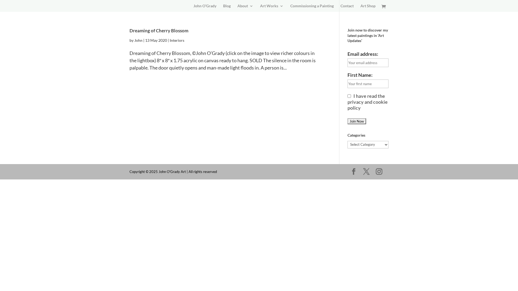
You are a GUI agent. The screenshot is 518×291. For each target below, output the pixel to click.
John (138, 40)
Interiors (177, 40)
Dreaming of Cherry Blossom (159, 30)
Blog (227, 6)
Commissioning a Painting (312, 6)
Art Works (269, 6)
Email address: (362, 54)
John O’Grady (204, 6)
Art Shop (368, 6)
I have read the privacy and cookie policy (367, 102)
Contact (347, 6)
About (242, 6)
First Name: (360, 75)
